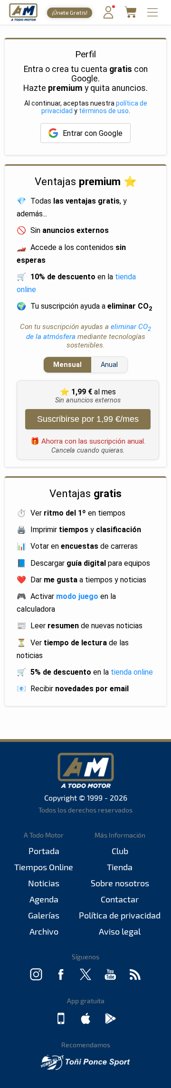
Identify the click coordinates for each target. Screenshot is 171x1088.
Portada (43, 851)
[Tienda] (130, 14)
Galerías (43, 915)
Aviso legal (120, 931)
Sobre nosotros (120, 883)
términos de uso (104, 111)
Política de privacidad (120, 915)
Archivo (43, 931)
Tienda (120, 867)
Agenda (43, 899)
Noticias (43, 883)
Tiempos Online (43, 867)
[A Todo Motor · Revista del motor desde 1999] (23, 19)
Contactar (120, 899)
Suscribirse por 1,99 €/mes (88, 419)
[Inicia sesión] (108, 16)
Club (120, 851)
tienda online (132, 672)
